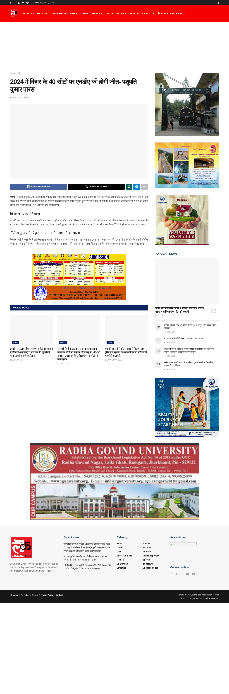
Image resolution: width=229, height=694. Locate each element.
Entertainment (124, 555)
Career (35, 595)
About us (14, 595)
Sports (121, 13)
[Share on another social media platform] (144, 187)
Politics (97, 13)
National (43, 13)
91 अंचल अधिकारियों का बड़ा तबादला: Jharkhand (183, 338)
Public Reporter (171, 13)
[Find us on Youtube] (23, 2)
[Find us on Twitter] (15, 2)
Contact (59, 595)
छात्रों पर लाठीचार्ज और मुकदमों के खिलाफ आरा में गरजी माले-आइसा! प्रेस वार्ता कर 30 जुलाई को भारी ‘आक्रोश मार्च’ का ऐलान (31, 352)
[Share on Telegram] (136, 187)
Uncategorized (150, 568)
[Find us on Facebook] (10, 2)
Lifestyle (148, 13)
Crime (109, 13)
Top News (148, 564)
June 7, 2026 (64, 364)
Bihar (73, 13)
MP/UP (84, 13)
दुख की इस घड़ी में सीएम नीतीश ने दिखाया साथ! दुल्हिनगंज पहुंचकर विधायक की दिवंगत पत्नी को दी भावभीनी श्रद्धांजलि (126, 352)
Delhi (119, 551)
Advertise (25, 595)
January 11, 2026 (114, 360)
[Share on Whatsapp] (129, 187)
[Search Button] (218, 2)
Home (30, 13)
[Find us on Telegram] (27, 2)
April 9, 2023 (15, 97)
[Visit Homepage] (14, 13)
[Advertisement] (114, 45)
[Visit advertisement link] (79, 277)
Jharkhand (59, 13)
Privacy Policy (47, 595)
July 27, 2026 (17, 360)
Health (134, 13)
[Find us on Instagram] (19, 2)
